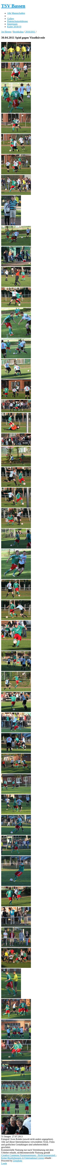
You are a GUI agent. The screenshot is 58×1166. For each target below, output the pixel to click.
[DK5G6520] (16, 265)
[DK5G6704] (16, 1134)
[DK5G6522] (16, 286)
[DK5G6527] (16, 306)
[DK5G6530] (16, 337)
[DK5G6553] (16, 432)
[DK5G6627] (16, 813)
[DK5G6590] (16, 670)
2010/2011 (30, 32)
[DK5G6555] (16, 445)
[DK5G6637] (16, 905)
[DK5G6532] (16, 357)
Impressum (12, 24)
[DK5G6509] (16, 173)
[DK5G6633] (16, 885)
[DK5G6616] (16, 772)
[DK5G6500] (16, 112)
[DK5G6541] (16, 411)
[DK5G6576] (16, 527)
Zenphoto (17, 1160)
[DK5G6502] (16, 132)
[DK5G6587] (16, 649)
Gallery (10, 18)
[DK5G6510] (16, 194)
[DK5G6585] (16, 619)
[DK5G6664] (11, 997)
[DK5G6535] (16, 378)
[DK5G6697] (16, 1113)
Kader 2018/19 (14, 26)
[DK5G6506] (16, 153)
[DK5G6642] (16, 926)
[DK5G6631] (16, 854)
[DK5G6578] (16, 547)
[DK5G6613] (16, 752)
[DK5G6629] (16, 834)
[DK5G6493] (16, 61)
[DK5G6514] (16, 245)
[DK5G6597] (16, 711)
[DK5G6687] (16, 1079)
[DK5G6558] (16, 465)
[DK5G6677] (16, 1038)
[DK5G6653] (16, 946)
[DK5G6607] (16, 731)
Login (4, 1163)
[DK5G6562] (16, 486)
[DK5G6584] (16, 598)
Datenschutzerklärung (17, 21)
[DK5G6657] (16, 967)
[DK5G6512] (11, 224)
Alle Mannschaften (16, 13)
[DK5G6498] (16, 81)
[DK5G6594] (16, 690)
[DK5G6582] (16, 578)
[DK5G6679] (16, 1059)
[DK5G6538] (16, 398)
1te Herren (6, 32)
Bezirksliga (18, 32)
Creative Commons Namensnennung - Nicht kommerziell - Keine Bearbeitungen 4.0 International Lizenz (29, 1156)
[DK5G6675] (16, 1018)
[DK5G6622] (16, 793)
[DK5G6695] (16, 1093)
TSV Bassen (13, 6)
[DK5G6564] (16, 506)
